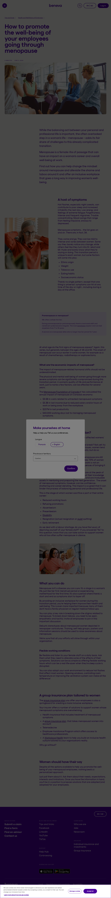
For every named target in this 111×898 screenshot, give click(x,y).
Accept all (90, 891)
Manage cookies (74, 891)
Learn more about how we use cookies (16, 895)
